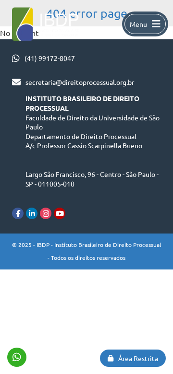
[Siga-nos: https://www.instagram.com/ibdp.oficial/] (45, 213)
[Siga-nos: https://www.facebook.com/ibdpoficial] (18, 213)
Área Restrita (138, 358)
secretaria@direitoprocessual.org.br (79, 82)
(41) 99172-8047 (50, 58)
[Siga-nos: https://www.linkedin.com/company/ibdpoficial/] (31, 213)
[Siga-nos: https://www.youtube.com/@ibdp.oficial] (59, 213)
